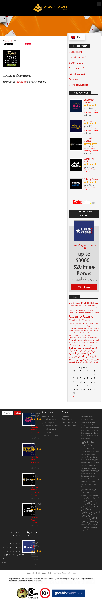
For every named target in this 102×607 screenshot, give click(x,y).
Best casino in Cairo (78, 68)
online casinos (79, 340)
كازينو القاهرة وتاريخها (75, 351)
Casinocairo (94, 313)
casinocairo (9, 41)
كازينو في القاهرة (76, 62)
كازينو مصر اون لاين (77, 57)
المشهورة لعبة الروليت (88, 345)
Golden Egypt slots (89, 333)
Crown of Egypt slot (78, 84)
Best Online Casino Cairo (90, 430)
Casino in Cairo (79, 320)
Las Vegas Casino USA (84, 246)
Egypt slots (74, 79)
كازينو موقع (74, 359)
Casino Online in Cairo (89, 457)
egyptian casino (93, 328)
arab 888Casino (74, 303)
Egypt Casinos (82, 328)
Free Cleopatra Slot (70, 422)
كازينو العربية (91, 347)
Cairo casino (67, 419)
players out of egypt (91, 340)
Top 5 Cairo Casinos (70, 426)
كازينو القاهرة (77, 347)
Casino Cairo (81, 316)
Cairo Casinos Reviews (82, 313)
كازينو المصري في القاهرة (81, 353)
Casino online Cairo (81, 323)
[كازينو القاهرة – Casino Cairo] (50, 12)
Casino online (75, 51)
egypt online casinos (76, 330)
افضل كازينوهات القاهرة (76, 342)
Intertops (72, 335)
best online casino (86, 308)
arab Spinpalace (85, 305)
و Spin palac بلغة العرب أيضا (83, 362)
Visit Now (84, 286)
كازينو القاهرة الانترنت (89, 351)
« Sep (71, 396)
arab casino (87, 302)
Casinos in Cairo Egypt (83, 326)
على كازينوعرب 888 (75, 345)
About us (65, 416)
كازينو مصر (72, 357)
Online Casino (82, 338)
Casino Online (94, 452)
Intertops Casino (82, 335)
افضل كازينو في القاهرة (91, 342)
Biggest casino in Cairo (89, 433)
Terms (74, 573)
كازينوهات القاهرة (75, 362)
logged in (21, 81)
